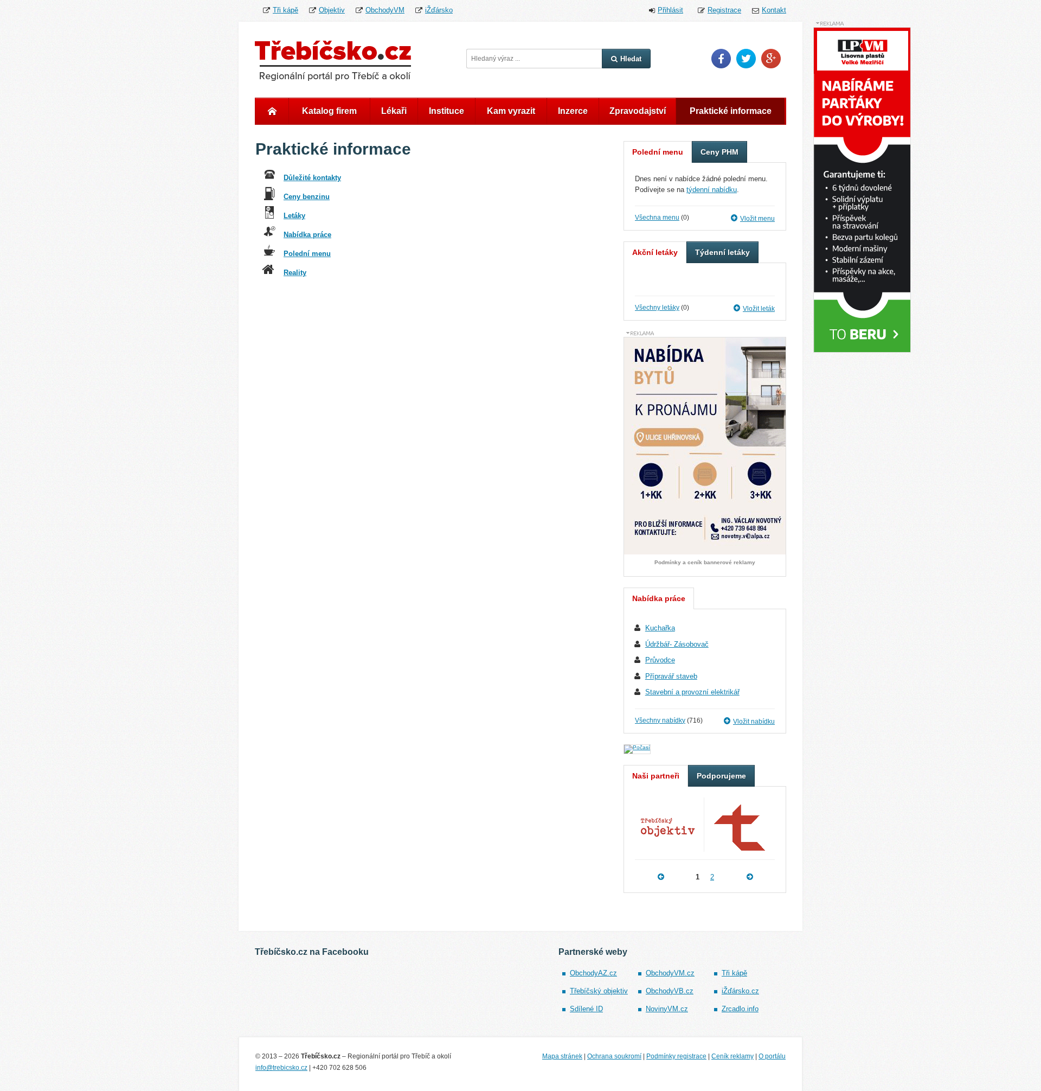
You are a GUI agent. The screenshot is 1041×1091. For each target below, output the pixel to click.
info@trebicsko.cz (281, 1067)
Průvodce (660, 660)
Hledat (630, 59)
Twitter (746, 58)
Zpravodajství (637, 111)
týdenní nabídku (711, 190)
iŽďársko (439, 10)
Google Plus (771, 58)
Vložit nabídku (754, 721)
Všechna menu (657, 217)
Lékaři (394, 111)
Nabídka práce (307, 235)
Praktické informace (731, 111)
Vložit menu (757, 218)
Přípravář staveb (671, 676)
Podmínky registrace (676, 1056)
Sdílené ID (586, 1009)
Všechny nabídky (660, 720)
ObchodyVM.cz (670, 973)
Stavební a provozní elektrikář (692, 692)
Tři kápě (285, 10)
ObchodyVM (384, 10)
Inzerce (573, 111)
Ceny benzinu (307, 197)
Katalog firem (329, 111)
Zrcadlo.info (740, 1009)
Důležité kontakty (312, 178)
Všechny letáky (657, 307)
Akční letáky (655, 252)
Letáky (294, 216)
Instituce (446, 111)
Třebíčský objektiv (599, 991)
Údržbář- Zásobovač (677, 644)
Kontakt (774, 10)
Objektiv (332, 10)
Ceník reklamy (732, 1056)
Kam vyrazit (511, 111)
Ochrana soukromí (614, 1056)
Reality (295, 273)
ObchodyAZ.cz (593, 973)
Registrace (724, 10)
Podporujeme (721, 775)
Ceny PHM (719, 152)
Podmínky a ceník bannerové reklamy (704, 562)
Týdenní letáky (722, 252)
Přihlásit (670, 10)
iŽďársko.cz (740, 991)
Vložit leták (759, 308)
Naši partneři (655, 775)
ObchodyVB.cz (669, 991)
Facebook (721, 58)
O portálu (772, 1056)
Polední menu (307, 254)
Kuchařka (660, 628)
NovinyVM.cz (667, 1009)
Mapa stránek (562, 1056)
